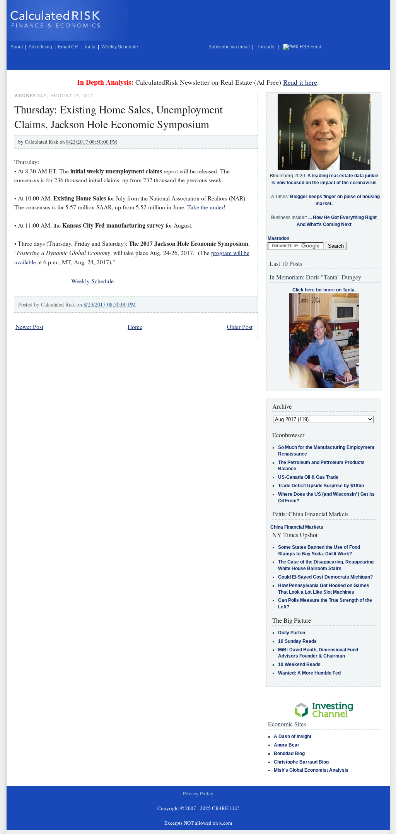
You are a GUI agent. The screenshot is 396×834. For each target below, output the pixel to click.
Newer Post (29, 327)
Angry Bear (286, 745)
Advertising (40, 47)
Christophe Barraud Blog (301, 762)
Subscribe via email (229, 47)
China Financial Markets (296, 527)
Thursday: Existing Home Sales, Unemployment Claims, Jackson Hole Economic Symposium (118, 116)
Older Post (240, 327)
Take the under (205, 207)
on (106, 304)
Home (135, 327)
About (16, 47)
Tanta (90, 47)
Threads (265, 47)
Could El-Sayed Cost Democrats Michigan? (325, 577)
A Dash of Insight (292, 736)
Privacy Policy (198, 793)
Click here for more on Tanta (323, 290)
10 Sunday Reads (297, 641)
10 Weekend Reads (299, 664)
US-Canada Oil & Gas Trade (308, 477)
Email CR (68, 47)
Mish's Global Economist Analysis (311, 770)
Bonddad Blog (289, 753)
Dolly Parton (291, 632)
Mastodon (278, 238)
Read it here (300, 82)
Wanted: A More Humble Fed (309, 673)
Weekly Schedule (119, 47)
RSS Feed (311, 47)
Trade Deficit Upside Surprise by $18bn (321, 485)
